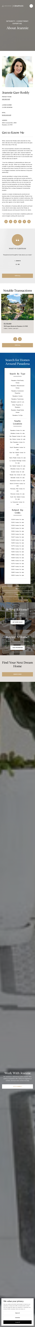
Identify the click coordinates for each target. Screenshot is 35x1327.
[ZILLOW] (15, 221)
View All (17, 277)
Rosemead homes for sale (17, 482)
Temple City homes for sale (17, 476)
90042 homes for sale (17, 556)
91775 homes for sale (17, 548)
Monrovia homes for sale (17, 496)
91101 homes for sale (17, 524)
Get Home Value (17, 624)
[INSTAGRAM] (19, 221)
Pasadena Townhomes (17, 401)
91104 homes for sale (17, 521)
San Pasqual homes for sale (17, 438)
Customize (17, 1317)
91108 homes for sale (17, 542)
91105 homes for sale (17, 536)
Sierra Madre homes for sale (17, 460)
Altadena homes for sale (18, 435)
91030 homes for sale (17, 545)
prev (15, 341)
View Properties (17, 649)
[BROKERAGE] (29, 221)
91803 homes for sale (17, 574)
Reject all (17, 1313)
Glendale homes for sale (17, 479)
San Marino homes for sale (17, 441)
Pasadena (23, 366)
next (20, 341)
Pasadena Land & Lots (17, 404)
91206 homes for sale (17, 554)
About (17, 590)
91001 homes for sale (17, 533)
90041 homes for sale (17, 551)
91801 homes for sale (17, 562)
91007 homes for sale (17, 568)
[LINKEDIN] (6, 221)
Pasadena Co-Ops (18, 417)
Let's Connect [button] (17, 1088)
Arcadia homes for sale (17, 473)
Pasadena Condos (18, 398)
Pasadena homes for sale (17, 432)
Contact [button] (17, 596)
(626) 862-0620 (6, 99)
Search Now (17, 676)
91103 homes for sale (17, 530)
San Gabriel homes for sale (17, 468)
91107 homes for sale (17, 539)
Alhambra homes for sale (17, 471)
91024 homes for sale (17, 559)
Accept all (17, 1322)
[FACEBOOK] (24, 221)
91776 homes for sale (17, 565)
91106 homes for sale (17, 527)
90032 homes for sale (17, 577)
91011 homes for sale (17, 571)
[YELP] (10, 221)
